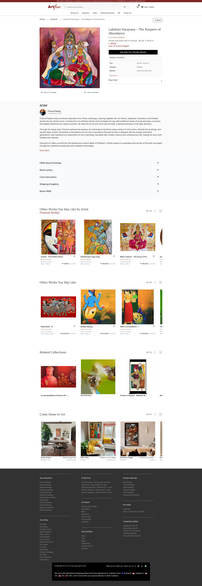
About (83, 536)
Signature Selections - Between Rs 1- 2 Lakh (96, 487)
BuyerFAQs (85, 514)
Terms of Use (85, 516)
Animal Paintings (45, 485)
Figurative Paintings (46, 495)
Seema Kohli (44, 549)
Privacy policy (86, 519)
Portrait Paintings (45, 505)
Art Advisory (85, 509)
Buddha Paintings (46, 487)
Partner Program (87, 546)
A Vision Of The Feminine (131, 531)
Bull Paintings (127, 482)
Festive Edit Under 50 (130, 528)
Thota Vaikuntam (45, 557)
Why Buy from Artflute (89, 506)
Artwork (53, 19)
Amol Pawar (44, 527)
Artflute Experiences (107, 13)
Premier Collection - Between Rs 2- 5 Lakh (95, 490)
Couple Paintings (45, 492)
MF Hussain (44, 544)
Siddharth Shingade (46, 552)
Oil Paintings (44, 500)
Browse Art (74, 13)
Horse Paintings (128, 487)
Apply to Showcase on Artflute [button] (133, 511)
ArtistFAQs (85, 522)
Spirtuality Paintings (46, 507)
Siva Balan (43, 554)
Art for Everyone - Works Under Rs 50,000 (96, 482)
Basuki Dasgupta (45, 532)
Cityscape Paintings (46, 490)
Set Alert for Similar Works (133, 52)
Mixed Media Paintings (47, 497)
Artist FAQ (126, 509)
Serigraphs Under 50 (130, 526)
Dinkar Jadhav (45, 534)
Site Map (84, 548)
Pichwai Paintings (46, 502)
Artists (95, 13)
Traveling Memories (130, 533)
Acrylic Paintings (45, 482)
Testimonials (85, 543)
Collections (85, 13)
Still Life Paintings (46, 510)
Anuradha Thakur (46, 529)
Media (83, 541)
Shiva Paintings (128, 492)
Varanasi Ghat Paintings (131, 495)
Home (42, 19)
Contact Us (127, 13)
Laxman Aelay (44, 539)
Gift (119, 13)
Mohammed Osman (46, 542)
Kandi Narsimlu (45, 537)
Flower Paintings (128, 485)
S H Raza (43, 547)
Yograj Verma (44, 559)
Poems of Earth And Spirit (132, 536)
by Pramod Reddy (116, 37)
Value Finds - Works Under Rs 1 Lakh (94, 485)
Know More (44, 150)
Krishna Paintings (129, 490)
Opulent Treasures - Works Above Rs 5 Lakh (96, 492)
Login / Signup (149, 7)
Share (158, 20)
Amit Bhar (43, 524)
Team (83, 538)
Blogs (83, 511)
